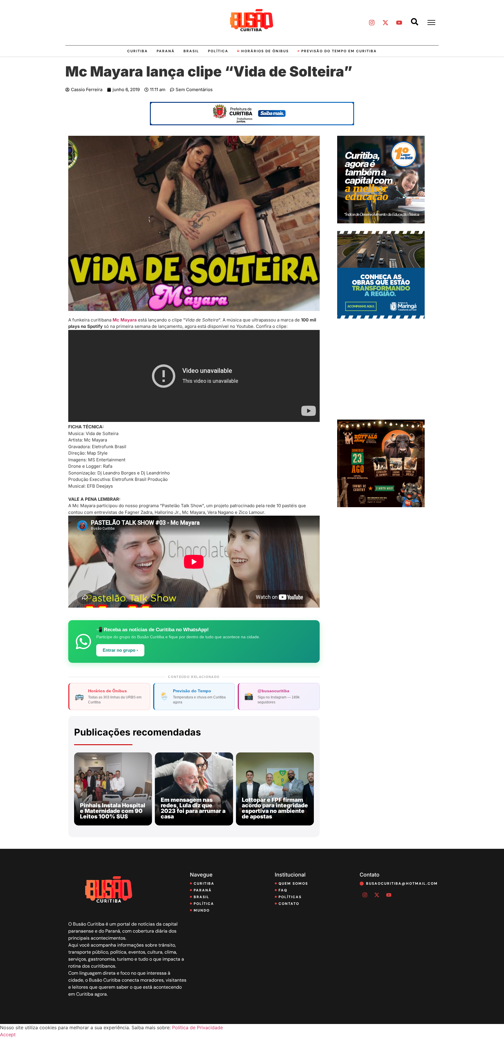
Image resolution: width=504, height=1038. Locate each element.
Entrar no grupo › (120, 650)
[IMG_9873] (381, 505)
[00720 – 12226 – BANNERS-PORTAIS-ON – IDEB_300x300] (381, 222)
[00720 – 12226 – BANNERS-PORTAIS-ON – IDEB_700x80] (252, 123)
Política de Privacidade (197, 1027)
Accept (8, 1034)
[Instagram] (371, 22)
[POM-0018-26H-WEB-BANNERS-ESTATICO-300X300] (381, 317)
